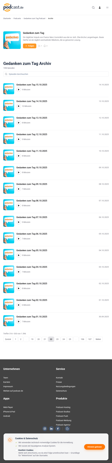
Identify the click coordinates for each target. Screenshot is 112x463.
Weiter (98, 339)
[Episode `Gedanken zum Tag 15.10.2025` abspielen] (18, 89)
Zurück (8, 339)
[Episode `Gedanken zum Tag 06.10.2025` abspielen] (18, 238)
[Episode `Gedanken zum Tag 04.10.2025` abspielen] (18, 272)
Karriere (6, 382)
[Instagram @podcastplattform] (44, 428)
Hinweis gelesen (94, 447)
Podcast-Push (62, 416)
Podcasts (17, 18)
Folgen (31, 46)
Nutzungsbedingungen (65, 386)
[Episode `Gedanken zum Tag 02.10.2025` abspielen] (18, 305)
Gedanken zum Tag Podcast (34, 18)
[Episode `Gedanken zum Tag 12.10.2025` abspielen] (18, 139)
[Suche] (93, 7)
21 (45, 339)
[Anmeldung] (99, 7)
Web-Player (8, 407)
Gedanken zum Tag (33, 32)
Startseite (7, 18)
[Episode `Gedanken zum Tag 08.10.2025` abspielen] (18, 205)
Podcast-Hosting (63, 407)
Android (6, 416)
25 (70, 339)
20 (38, 339)
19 (32, 339)
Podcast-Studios (63, 412)
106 (82, 339)
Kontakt (59, 378)
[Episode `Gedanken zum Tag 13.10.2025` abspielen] (18, 123)
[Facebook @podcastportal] (58, 428)
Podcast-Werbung (63, 420)
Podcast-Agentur (63, 425)
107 (90, 339)
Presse (59, 382)
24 (64, 339)
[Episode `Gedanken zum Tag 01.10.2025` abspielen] (18, 321)
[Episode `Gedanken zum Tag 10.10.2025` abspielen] (18, 172)
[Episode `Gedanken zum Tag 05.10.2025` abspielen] (18, 255)
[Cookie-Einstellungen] (67, 428)
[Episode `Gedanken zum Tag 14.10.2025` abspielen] (18, 106)
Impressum (8, 386)
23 (57, 339)
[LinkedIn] (51, 428)
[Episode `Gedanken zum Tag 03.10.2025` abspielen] (18, 288)
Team (5, 378)
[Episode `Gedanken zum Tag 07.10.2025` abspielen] (18, 222)
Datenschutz (61, 391)
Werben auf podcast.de (13, 391)
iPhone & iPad (9, 412)
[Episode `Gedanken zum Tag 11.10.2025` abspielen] (18, 156)
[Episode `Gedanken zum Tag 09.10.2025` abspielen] (18, 189)
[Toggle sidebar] (107, 7)
